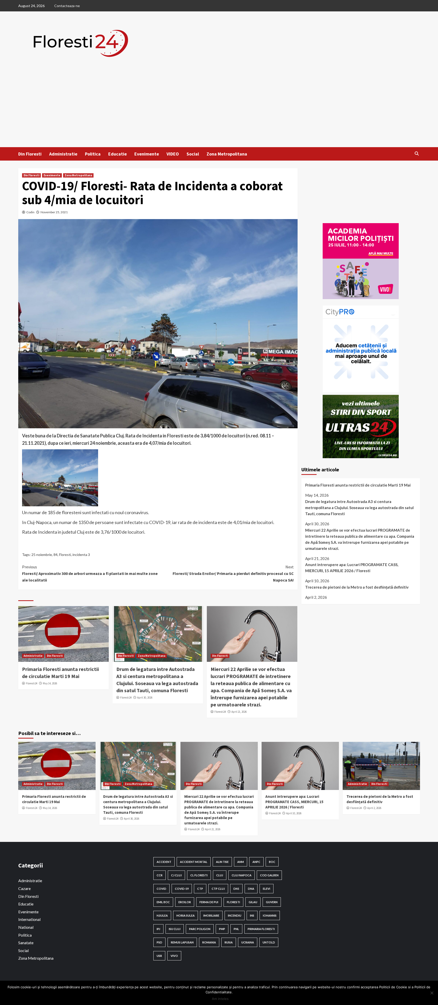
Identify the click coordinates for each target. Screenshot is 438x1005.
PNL (236, 929)
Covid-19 (182, 888)
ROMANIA (209, 942)
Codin (30, 212)
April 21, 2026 (239, 711)
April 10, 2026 (293, 813)
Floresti (65, 554)
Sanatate (25, 942)
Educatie (117, 154)
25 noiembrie (41, 554)
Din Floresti (30, 154)
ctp (200, 888)
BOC (272, 861)
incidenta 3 (81, 554)
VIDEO (173, 154)
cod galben (269, 875)
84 (55, 554)
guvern (272, 902)
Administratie (63, 154)
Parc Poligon (199, 929)
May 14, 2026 (50, 683)
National (25, 927)
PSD (159, 942)
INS (252, 915)
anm (240, 861)
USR (159, 955)
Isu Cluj (174, 929)
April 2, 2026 (374, 808)
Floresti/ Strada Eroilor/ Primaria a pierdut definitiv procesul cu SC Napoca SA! (233, 573)
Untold (269, 942)
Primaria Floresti (261, 929)
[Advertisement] (219, 109)
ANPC (256, 861)
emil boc (163, 902)
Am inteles (220, 999)
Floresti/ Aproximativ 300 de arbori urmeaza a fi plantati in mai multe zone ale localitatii (90, 573)
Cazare (24, 888)
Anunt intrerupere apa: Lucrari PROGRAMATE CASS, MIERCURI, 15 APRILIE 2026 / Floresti (351, 567)
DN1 (236, 888)
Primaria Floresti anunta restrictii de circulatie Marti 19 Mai (358, 485)
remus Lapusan (182, 942)
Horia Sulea (185, 915)
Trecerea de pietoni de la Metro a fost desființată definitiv (357, 587)
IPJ (158, 929)
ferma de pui (208, 902)
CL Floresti (199, 875)
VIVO (174, 955)
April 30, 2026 (144, 697)
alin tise (222, 861)
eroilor (184, 902)
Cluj (219, 875)
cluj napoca (241, 875)
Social (193, 154)
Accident (164, 861)
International (29, 919)
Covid (161, 888)
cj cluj (176, 875)
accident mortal (193, 861)
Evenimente (146, 154)
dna (251, 888)
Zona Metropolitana (227, 154)
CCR (159, 875)
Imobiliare (211, 915)
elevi (266, 888)
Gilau (253, 902)
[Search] (417, 153)
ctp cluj (218, 888)
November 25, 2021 (54, 212)
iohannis (270, 915)
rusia (229, 942)
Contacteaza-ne (67, 6)
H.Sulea (162, 915)
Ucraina (247, 942)
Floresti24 (31, 683)
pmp (222, 929)
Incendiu (234, 915)
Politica (93, 154)
